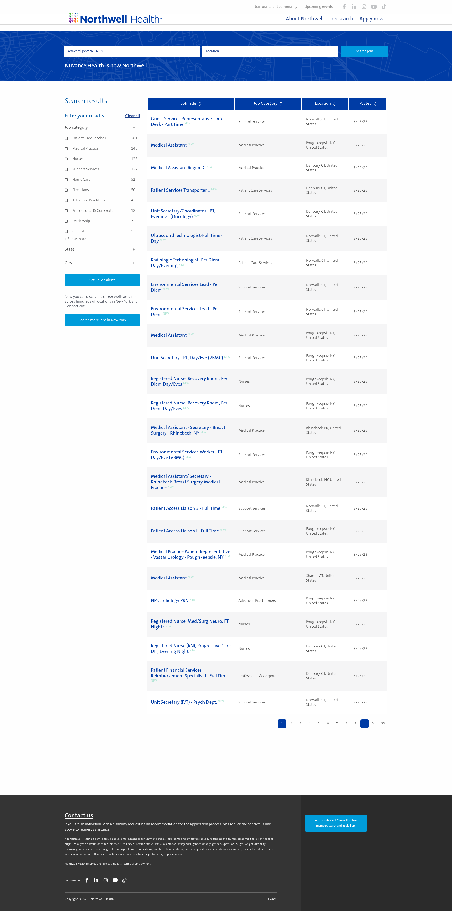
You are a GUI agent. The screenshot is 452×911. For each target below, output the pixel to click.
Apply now (371, 19)
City (68, 263)
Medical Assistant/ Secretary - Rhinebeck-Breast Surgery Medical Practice (185, 482)
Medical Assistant (169, 145)
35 (383, 723)
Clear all (132, 116)
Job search (341, 19)
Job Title (188, 104)
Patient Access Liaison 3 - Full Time (185, 508)
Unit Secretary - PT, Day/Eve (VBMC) (187, 358)
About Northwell (305, 19)
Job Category (265, 104)
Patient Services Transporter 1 (180, 190)
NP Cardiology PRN (170, 601)
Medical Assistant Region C (178, 168)
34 (374, 723)
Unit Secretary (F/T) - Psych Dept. (184, 702)
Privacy (271, 899)
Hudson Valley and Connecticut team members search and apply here (336, 823)
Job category (76, 128)
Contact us (79, 816)
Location (323, 104)
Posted (365, 104)
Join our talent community (276, 7)
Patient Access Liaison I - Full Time (185, 531)
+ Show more (75, 239)
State (69, 250)
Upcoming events (318, 7)
